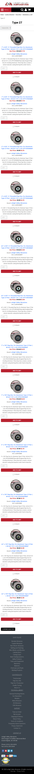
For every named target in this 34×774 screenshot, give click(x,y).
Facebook (3, 751)
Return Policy (17, 719)
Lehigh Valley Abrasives (19, 54)
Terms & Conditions (17, 721)
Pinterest (6, 751)
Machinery (17, 663)
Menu (4, 10)
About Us (17, 688)
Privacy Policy (21, 771)
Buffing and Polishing (17, 648)
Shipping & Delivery (17, 716)
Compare (16, 76)
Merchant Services (5, 764)
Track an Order (17, 712)
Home (2, 14)
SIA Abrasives (17, 703)
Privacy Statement (17, 726)
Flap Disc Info (17, 681)
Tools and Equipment (17, 661)
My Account (17, 714)
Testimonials (17, 678)
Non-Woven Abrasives (17, 646)
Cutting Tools (17, 654)
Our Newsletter (17, 696)
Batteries (17, 666)
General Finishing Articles (17, 694)
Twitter (9, 751)
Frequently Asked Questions (17, 723)
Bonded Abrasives (17, 641)
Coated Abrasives (9, 14)
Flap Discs (18, 14)
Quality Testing (17, 685)
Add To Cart (17, 72)
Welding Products (17, 670)
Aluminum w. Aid (27, 14)
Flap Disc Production (17, 683)
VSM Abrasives (17, 705)
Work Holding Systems (17, 657)
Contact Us (17, 728)
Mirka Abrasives (17, 701)
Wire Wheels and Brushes (17, 650)
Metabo (17, 698)
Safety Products (17, 659)
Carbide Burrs (17, 652)
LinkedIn (11, 751)
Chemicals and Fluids (17, 668)
